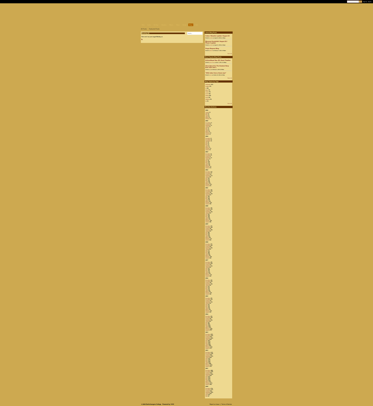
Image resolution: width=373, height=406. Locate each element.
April (206, 116)
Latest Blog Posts (211, 32)
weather (207, 86)
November (207, 123)
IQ (210, 69)
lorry (211, 75)
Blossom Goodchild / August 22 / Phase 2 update (216, 42)
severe (206, 93)
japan (206, 90)
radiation (207, 99)
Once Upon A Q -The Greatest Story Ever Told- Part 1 (217, 66)
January (207, 134)
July (206, 128)
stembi (211, 38)
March (206, 117)
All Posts (144, 29)
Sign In (369, 1)
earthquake (207, 84)
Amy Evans (212, 62)
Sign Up (365, 1)
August (207, 112)
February (207, 118)
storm (206, 97)
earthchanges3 (156, 6)
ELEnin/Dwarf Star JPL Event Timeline (218, 60)
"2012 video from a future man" (215, 73)
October (207, 124)
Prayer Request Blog (212, 48)
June (206, 113)
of (205, 88)
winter (206, 92)
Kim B (211, 50)
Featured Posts (154, 29)
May (206, 115)
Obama (207, 95)
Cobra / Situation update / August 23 (217, 36)
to (205, 101)
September (207, 125)
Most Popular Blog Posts (213, 57)
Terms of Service (226, 404)
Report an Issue (214, 404)
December (207, 138)
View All (229, 53)
